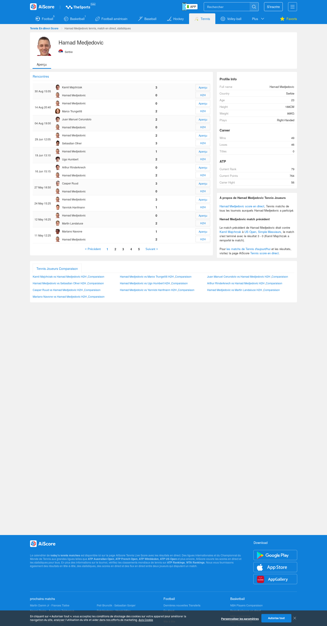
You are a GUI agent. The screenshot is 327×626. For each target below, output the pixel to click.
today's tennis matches (65, 555)
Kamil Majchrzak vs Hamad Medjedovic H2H (60, 276)
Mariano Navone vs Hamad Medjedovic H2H (60, 296)
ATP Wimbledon (149, 559)
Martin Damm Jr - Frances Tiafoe (49, 605)
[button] (258, 18)
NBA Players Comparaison (246, 605)
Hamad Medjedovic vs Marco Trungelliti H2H (147, 276)
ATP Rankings (176, 562)
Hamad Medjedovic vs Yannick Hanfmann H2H (148, 290)
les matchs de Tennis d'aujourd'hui (248, 249)
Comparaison (96, 276)
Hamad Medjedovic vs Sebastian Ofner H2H (59, 283)
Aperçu (203, 87)
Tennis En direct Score (44, 28)
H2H (203, 95)
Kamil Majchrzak (230, 232)
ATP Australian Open (101, 559)
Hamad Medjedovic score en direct (242, 206)
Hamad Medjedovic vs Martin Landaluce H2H (234, 290)
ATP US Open (168, 559)
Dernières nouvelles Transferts (182, 605)
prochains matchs (42, 598)
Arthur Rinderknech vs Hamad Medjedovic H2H (235, 283)
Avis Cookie (146, 620)
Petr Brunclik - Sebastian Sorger (116, 605)
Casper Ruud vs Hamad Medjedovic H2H (58, 290)
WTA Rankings (195, 562)
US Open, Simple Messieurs (262, 232)
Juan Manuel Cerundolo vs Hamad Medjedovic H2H (238, 276)
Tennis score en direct (264, 253)
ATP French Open (126, 559)
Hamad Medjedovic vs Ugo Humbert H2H (145, 283)
